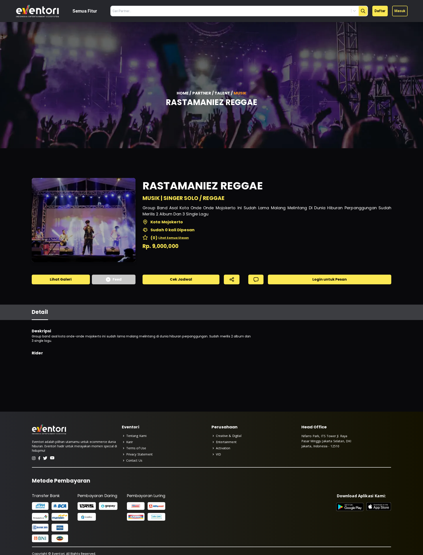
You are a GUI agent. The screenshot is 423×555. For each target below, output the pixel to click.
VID (218, 454)
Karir (129, 442)
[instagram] (33, 458)
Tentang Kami (136, 436)
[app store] (378, 507)
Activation (223, 448)
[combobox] (334, 11)
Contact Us (134, 460)
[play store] (350, 507)
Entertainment (226, 442)
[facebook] (39, 458)
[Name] (363, 11)
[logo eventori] (37, 11)
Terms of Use (136, 448)
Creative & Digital (228, 436)
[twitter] (45, 458)
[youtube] (52, 458)
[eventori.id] (49, 434)
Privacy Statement (139, 454)
